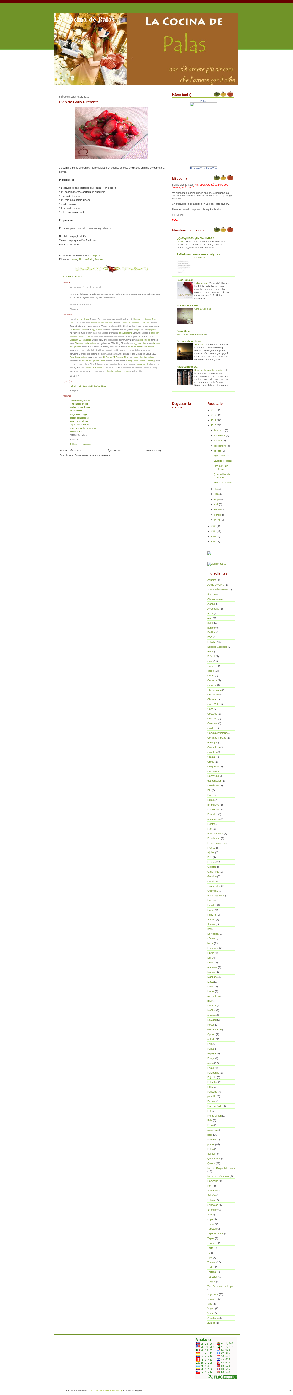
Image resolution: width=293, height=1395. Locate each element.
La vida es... (201, 257)
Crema (211, 757)
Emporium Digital (132, 1390)
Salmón (211, 1195)
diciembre (219, 430)
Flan (209, 828)
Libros (210, 953)
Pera (210, 1086)
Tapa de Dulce (215, 1233)
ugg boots (153, 329)
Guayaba (212, 890)
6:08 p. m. (95, 255)
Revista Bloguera (187, 366)
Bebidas (211, 642)
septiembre (220, 445)
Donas (211, 795)
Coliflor (211, 728)
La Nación (213, 933)
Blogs (210, 651)
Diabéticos (213, 785)
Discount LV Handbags (80, 340)
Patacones (213, 1072)
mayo (217, 499)
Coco (210, 709)
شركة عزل (67, 381)
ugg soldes (97, 329)
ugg (136, 329)
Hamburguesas (216, 895)
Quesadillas (213, 1158)
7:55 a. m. (74, 309)
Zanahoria (213, 1318)
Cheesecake (214, 690)
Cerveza (212, 680)
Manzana (212, 977)
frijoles (210, 852)
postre (210, 1144)
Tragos (211, 1281)
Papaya (211, 1053)
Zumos (211, 1322)
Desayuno (213, 775)
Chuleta (211, 699)
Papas (210, 1048)
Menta (210, 991)
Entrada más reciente (71, 450)
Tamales (212, 1228)
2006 (213, 541)
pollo (209, 1134)
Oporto (211, 1034)
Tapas (210, 1238)
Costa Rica (213, 747)
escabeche (213, 819)
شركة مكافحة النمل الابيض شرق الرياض (88, 386)
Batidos (211, 632)
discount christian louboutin (141, 346)
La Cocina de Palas (84, 18)
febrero (218, 514)
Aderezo (212, 594)
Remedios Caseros (218, 1176)
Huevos (211, 914)
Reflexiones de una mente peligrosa (198, 254)
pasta (210, 1063)
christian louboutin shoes (118, 371)
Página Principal (114, 450)
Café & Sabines (203, 309)
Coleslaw (212, 723)
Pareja (210, 1058)
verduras (212, 1299)
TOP (289, 1390)
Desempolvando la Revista (208, 370)
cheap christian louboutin (144, 357)
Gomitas (212, 881)
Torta (210, 1267)
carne (74, 259)
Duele (180, 241)
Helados (212, 905)
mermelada (213, 996)
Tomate (211, 1262)
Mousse (211, 1005)
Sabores (99, 259)
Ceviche (212, 685)
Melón (210, 986)
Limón (210, 962)
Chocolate (213, 694)
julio (216, 489)
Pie (209, 1110)
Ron (209, 1185)
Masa (210, 981)
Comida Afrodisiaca (218, 733)
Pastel (210, 1067)
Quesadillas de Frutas (222, 476)
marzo (217, 509)
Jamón (211, 924)
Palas (203, 101)
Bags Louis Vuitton (78, 357)
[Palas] (203, 165)
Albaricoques (214, 599)
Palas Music (184, 331)
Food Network (215, 833)
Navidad (212, 1019)
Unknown (67, 314)
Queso (211, 1163)
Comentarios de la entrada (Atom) (92, 455)
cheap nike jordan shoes (93, 360)
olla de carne (214, 1029)
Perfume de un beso (189, 341)
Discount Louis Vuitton (85, 343)
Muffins (211, 1010)
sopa (210, 1219)
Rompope (212, 1181)
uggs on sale (144, 340)
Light (210, 957)
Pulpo (210, 1149)
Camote (211, 666)
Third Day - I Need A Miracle (191, 334)
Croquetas (213, 766)
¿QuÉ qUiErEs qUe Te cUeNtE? (195, 238)
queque (211, 1153)
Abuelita (211, 579)
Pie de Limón (214, 1115)
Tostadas (212, 1276)
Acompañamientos (217, 589)
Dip (209, 790)
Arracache (213, 608)
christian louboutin (78, 329)
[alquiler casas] (216, 563)
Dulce (210, 799)
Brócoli (211, 656)
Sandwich (212, 1205)
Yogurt (210, 1308)
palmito (211, 1039)
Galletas (212, 866)
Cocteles (212, 713)
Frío (209, 857)
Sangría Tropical (223, 460)
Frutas (211, 862)
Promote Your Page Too (203, 168)
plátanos (212, 1130)
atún (209, 618)
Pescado (212, 1091)
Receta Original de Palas (221, 1168)
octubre (218, 440)
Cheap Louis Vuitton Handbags (141, 360)
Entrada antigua (155, 450)
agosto (217, 450)
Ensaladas (213, 809)
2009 (213, 526)
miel (209, 1000)
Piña (209, 1120)
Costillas (212, 752)
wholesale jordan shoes (102, 322)
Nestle (210, 1024)
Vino (209, 1303)
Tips (209, 1257)
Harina (211, 900)
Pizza (210, 1125)
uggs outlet (142, 364)
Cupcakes (213, 771)
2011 (213, 420)
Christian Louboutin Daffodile (135, 322)
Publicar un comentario (80, 444)
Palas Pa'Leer (185, 279)
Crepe (210, 761)
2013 (213, 410)
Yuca (210, 1313)
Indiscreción (201, 283)
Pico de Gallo (86, 259)
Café (210, 661)
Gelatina (212, 876)
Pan (209, 1043)
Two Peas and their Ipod (220, 1286)
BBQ (210, 637)
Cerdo (210, 675)
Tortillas (211, 1271)
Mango (211, 972)
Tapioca (211, 1243)
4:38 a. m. (74, 439)
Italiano (211, 919)
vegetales (212, 1294)
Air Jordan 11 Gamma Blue (115, 357)
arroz (210, 613)
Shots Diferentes (223, 482)
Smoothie (212, 1209)
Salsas (211, 1200)
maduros (212, 967)
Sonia (210, 1214)
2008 (213, 531)
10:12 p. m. (75, 375)
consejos (212, 742)
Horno (210, 910)
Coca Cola (213, 704)
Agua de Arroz (221, 455)
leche (210, 943)
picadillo (211, 1096)
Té (208, 1252)
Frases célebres (216, 843)
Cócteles (212, 718)
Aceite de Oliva (215, 584)
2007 (213, 536)
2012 (213, 415)
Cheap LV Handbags (94, 367)
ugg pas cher (140, 343)
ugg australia (83, 319)
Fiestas (211, 823)
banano (211, 627)
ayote (210, 622)
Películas (212, 1082)
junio (216, 494)
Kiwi (209, 929)
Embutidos (213, 804)
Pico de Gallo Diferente (79, 102)
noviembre (219, 435)
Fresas (211, 847)
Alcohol (211, 603)
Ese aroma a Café (187, 305)
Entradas (212, 814)
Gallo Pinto (213, 871)
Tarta (210, 1247)
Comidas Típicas (216, 737)
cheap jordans (126, 333)
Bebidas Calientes (217, 646)
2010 (213, 425)
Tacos (210, 1224)
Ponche (211, 1139)
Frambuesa (213, 838)
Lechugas (212, 948)
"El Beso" (199, 344)
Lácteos (211, 938)
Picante (211, 1101)
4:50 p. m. (74, 390)
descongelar (214, 780)
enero (217, 519)
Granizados (213, 886)
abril (216, 504)
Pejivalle (211, 1077)
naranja (211, 1015)
